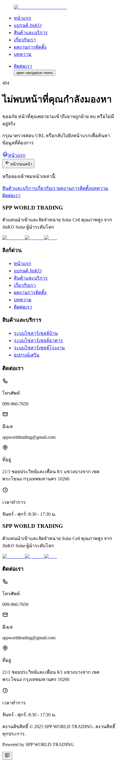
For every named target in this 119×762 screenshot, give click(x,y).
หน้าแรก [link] (22, 18)
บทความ (99, 188)
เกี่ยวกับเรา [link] (25, 39)
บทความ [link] (22, 54)
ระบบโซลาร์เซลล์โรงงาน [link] (39, 347)
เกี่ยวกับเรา (47, 188)
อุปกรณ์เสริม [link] (27, 354)
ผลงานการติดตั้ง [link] (30, 47)
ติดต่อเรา (11, 195)
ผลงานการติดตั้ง (74, 188)
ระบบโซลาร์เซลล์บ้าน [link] (36, 333)
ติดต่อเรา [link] (23, 306)
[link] (40, 7)
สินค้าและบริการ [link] (31, 32)
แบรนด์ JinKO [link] (28, 25)
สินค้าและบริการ (19, 188)
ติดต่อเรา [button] (23, 66)
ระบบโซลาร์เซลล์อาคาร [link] (38, 340)
